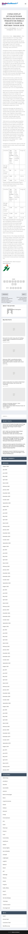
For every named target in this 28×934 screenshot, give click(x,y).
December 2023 (6, 573)
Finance (4, 831)
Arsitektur (5, 781)
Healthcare (5, 841)
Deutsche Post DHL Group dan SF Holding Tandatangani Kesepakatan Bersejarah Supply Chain (13, 339)
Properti (5, 884)
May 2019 (5, 756)
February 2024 (6, 566)
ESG (4, 821)
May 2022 (5, 636)
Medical (4, 864)
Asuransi (5, 784)
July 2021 (5, 669)
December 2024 (6, 533)
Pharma (5, 878)
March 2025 (5, 523)
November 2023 (6, 576)
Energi (4, 814)
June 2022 (5, 633)
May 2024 (5, 556)
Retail (4, 891)
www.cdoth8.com (6, 263)
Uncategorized (10, 29)
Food (4, 834)
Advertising (5, 778)
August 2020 (6, 706)
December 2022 (6, 613)
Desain (4, 804)
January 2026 (6, 489)
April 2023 (5, 599)
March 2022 (5, 643)
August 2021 (6, 666)
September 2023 (6, 583)
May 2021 (5, 676)
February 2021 (6, 686)
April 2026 (5, 479)
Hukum (4, 844)
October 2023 (6, 579)
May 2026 (5, 476)
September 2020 (6, 703)
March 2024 (5, 563)
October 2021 (6, 659)
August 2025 (6, 506)
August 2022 (6, 626)
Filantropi (5, 828)
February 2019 (6, 766)
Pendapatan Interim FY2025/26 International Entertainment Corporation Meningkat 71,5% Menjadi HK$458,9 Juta (14, 452)
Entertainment (6, 817)
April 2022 (5, 639)
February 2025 (6, 526)
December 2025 (6, 493)
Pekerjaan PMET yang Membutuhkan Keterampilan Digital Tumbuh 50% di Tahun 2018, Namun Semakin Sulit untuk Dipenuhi (13, 361)
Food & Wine (6, 838)
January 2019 (6, 770)
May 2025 (5, 516)
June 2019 (5, 753)
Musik (4, 868)
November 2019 (6, 736)
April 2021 (5, 679)
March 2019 (5, 763)
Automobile (5, 788)
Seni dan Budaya (7, 898)
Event (4, 824)
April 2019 (5, 759)
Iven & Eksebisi (6, 851)
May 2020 (5, 716)
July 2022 (5, 629)
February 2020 (6, 726)
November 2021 (6, 656)
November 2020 (6, 696)
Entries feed (6, 919)
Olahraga (5, 874)
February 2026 (6, 486)
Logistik (5, 861)
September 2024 (6, 543)
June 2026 (5, 473)
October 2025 (6, 499)
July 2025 (5, 509)
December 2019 (6, 733)
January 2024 (6, 569)
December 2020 (6, 693)
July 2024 (5, 549)
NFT (4, 871)
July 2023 (5, 589)
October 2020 (6, 699)
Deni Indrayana (12, 28)
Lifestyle (5, 854)
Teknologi (5, 901)
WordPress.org (6, 926)
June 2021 (5, 673)
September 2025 (6, 503)
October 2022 (6, 619)
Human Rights (6, 848)
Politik (4, 881)
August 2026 (6, 466)
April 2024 (5, 559)
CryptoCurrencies (7, 801)
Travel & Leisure (6, 904)
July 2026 (5, 469)
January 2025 (6, 529)
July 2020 (5, 709)
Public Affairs (6, 888)
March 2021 (5, 683)
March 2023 (5, 603)
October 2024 (6, 539)
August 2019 (6, 746)
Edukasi (4, 808)
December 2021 (6, 653)
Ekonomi (5, 811)
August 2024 (6, 546)
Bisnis (4, 797)
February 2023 (6, 606)
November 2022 (6, 616)
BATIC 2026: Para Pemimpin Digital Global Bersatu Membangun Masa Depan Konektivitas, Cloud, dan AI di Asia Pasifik (13, 432)
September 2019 (6, 743)
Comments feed (6, 922)
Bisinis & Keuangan (7, 794)
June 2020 (5, 713)
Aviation (5, 791)
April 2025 (5, 519)
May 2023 (5, 596)
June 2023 (5, 593)
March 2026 (5, 483)
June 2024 (5, 553)
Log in (4, 916)
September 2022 (6, 623)
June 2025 (5, 513)
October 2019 (6, 739)
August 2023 (6, 586)
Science (4, 894)
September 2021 (6, 663)
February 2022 (6, 646)
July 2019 (5, 750)
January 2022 (6, 649)
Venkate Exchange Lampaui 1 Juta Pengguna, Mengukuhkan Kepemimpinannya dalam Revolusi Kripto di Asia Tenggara (14, 405)
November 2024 (6, 536)
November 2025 (6, 496)
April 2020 (5, 719)
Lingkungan (5, 858)
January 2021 (6, 689)
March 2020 (5, 723)
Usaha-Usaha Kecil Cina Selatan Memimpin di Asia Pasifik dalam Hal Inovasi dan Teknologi (14, 383)
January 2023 (6, 609)
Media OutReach (17, 36)
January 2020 (6, 729)
